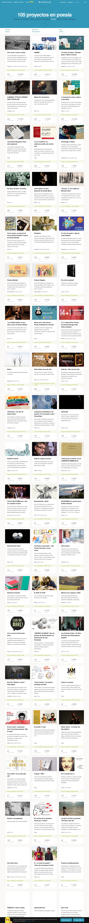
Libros (31, 19)
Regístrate (70, 2)
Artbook (16, 19)
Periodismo (46, 19)
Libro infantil (24, 19)
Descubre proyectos (7, 2)
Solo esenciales (66, 920)
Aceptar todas (78, 920)
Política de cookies (30, 921)
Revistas (72, 19)
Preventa (28, 2)
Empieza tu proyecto (19, 2)
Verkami (45, 2)
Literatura (38, 19)
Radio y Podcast (62, 19)
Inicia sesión (63, 2)
